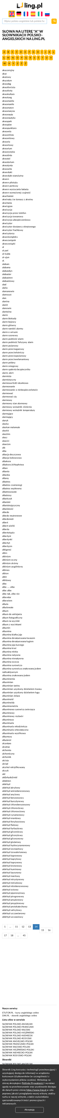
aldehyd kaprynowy (12, 862)
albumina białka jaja (12, 635)
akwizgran (7, 206)
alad (4, 284)
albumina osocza (10, 662)
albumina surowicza (12, 665)
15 (42, 930)
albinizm (6, 556)
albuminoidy (8, 703)
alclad (5, 764)
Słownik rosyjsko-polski (16, 1056)
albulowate (7, 607)
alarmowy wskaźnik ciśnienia (17, 407)
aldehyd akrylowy (11, 788)
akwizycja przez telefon (14, 213)
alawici (5, 441)
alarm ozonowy (10, 335)
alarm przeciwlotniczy (13, 352)
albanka (6, 475)
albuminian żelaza (11, 696)
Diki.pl (5, 1016)
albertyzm (7, 546)
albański (6, 502)
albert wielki (8, 526)
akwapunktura (9, 128)
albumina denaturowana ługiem (17, 641)
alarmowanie (8, 386)
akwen (5, 179)
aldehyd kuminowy (11, 869)
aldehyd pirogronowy (13, 896)
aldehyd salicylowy (12, 910)
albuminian (7, 682)
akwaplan (7, 125)
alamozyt (6, 295)
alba (4, 451)
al (3, 247)
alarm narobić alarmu (12, 329)
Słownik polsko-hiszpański (18, 1033)
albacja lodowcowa (12, 458)
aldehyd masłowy (11, 876)
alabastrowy (8, 281)
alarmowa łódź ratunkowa (15, 383)
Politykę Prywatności (33, 1083)
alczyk (5, 771)
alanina (5, 301)
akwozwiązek (9, 240)
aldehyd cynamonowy (13, 815)
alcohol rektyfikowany (13, 767)
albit (4, 577)
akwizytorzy (8, 233)
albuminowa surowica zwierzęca (18, 709)
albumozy (7, 737)
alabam (5, 264)
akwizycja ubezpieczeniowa (16, 220)
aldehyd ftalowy (10, 825)
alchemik (6, 757)
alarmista (6, 376)
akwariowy (7, 145)
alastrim (6, 434)
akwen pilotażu (10, 182)
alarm (5, 315)
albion (5, 573)
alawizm (6, 444)
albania (5, 471)
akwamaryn (8, 108)
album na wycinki (11, 621)
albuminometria (10, 706)
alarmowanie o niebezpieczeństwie (20, 390)
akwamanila (8, 101)
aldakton (6, 781)
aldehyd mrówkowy (12, 883)
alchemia (6, 750)
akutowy (6, 77)
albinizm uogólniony (12, 567)
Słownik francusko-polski (18, 1044)
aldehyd (6, 784)
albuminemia (8, 679)
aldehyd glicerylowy (12, 835)
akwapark (7, 121)
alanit (5, 305)
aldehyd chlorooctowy (13, 811)
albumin (6, 628)
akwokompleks (10, 237)
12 (23, 927)
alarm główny (9, 325)
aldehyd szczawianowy (13, 913)
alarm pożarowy (10, 346)
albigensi (6, 550)
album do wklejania (12, 614)
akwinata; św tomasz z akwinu (17, 199)
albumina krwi (9, 648)
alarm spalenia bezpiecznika (16, 369)
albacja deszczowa (11, 454)
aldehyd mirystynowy (13, 879)
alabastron (7, 278)
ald (3, 774)
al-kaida (6, 254)
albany (5, 478)
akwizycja (7, 210)
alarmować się (9, 397)
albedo (5, 512)
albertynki (7, 539)
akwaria (6, 142)
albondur (6, 597)
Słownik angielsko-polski (17, 1041)
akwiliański (8, 196)
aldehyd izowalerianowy (14, 852)
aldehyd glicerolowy (12, 832)
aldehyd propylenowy (13, 903)
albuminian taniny (11, 686)
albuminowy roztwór (12, 716)
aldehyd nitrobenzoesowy (15, 886)
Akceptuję (29, 1110)
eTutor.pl (7, 1013)
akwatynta (7, 165)
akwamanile (8, 104)
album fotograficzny (12, 618)
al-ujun (5, 257)
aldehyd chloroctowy (13, 808)
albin (4, 553)
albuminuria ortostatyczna (15, 730)
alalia (4, 288)
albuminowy (8, 713)
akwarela (6, 131)
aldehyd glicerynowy (12, 839)
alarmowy (7, 400)
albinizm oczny (9, 560)
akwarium (7, 148)
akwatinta (7, 155)
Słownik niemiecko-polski (17, 1053)
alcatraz (6, 747)
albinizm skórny (10, 563)
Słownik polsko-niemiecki (17, 1036)
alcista (5, 760)
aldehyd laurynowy (11, 873)
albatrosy (6, 495)
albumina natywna (11, 655)
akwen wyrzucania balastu (15, 189)
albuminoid (7, 699)
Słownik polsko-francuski (18, 1027)
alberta (5, 529)
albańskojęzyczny (11, 505)
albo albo (6, 590)
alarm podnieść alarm (12, 339)
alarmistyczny (9, 380)
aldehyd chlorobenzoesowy (16, 805)
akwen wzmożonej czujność (16, 193)
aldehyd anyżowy (11, 794)
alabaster (6, 274)
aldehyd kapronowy (12, 856)
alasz (4, 437)
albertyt (6, 543)
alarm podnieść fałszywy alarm (17, 342)
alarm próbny (8, 363)
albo (4, 584)
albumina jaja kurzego (13, 645)
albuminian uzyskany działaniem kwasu (22, 689)
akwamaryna (8, 111)
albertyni (6, 536)
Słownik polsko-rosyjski (16, 1038)
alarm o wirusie (10, 332)
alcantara (6, 743)
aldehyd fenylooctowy (13, 822)
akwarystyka (8, 152)
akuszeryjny (8, 70)
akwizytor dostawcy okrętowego (19, 227)
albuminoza (8, 720)
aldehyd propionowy (12, 900)
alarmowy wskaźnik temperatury (18, 410)
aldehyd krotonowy (12, 866)
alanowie (6, 308)
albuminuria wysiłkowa (14, 733)
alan (4, 298)
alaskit (5, 431)
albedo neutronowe (12, 516)
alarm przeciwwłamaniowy (15, 359)
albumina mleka (10, 652)
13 (29, 927)
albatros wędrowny (12, 488)
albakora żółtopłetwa (13, 465)
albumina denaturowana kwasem (18, 638)
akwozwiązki (8, 244)
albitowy (6, 580)
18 (12, 935)
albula (5, 604)
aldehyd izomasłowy (12, 849)
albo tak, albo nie (11, 594)
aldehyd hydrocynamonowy (16, 845)
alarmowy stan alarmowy (14, 403)
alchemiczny (8, 754)
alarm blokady (9, 318)
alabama (6, 267)
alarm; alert (7, 373)
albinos (6, 570)
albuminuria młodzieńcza (14, 726)
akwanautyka (8, 118)
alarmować (7, 393)
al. (3, 261)
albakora (6, 461)
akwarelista (8, 135)
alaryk (5, 420)
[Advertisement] (29, 973)
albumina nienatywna (12, 658)
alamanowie (8, 291)
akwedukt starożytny (12, 176)
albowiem (7, 601)
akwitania (7, 203)
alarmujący (7, 417)
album (5, 611)
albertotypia (8, 533)
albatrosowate (9, 492)
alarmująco (7, 414)
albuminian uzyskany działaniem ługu (20, 692)
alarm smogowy (10, 366)
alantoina (6, 312)
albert (5, 522)
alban (5, 468)
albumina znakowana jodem (16, 675)
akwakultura (8, 94)
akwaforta (7, 91)
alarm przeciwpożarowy (14, 356)
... (10, 927)
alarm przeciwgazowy (13, 349)
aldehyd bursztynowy (13, 801)
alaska (5, 424)
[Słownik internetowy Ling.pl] (29, 6)
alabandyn (7, 271)
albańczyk (7, 499)
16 (49, 930)
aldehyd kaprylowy (11, 859)
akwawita (7, 169)
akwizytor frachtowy (12, 230)
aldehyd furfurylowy (12, 828)
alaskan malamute (11, 427)
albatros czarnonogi (12, 485)
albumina (6, 631)
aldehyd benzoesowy (13, 798)
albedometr (8, 519)
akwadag (6, 84)
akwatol (6, 159)
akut (4, 74)
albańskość (7, 509)
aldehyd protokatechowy (14, 907)
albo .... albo (8, 587)
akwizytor (7, 223)
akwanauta (7, 114)
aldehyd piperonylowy (13, 893)
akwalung (7, 97)
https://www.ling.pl (36, 1090)
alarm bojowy (9, 322)
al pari (5, 250)
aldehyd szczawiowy (12, 917)
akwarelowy (8, 138)
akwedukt (7, 172)
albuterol (6, 740)
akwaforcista (8, 87)
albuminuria (8, 723)
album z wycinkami (11, 624)
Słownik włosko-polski (16, 1047)
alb (3, 448)
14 (36, 927)
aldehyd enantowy (11, 818)
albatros (6, 482)
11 (16, 927)
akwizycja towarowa (12, 216)
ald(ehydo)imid (9, 777)
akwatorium (8, 162)
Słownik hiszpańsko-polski (18, 1050)
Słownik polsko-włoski (16, 1030)
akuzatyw (7, 80)
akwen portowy (10, 186)
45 (24, 935)
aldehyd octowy (10, 890)
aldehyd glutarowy (11, 842)
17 (5, 935)
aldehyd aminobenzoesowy (16, 791)
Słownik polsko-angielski (17, 1024)
